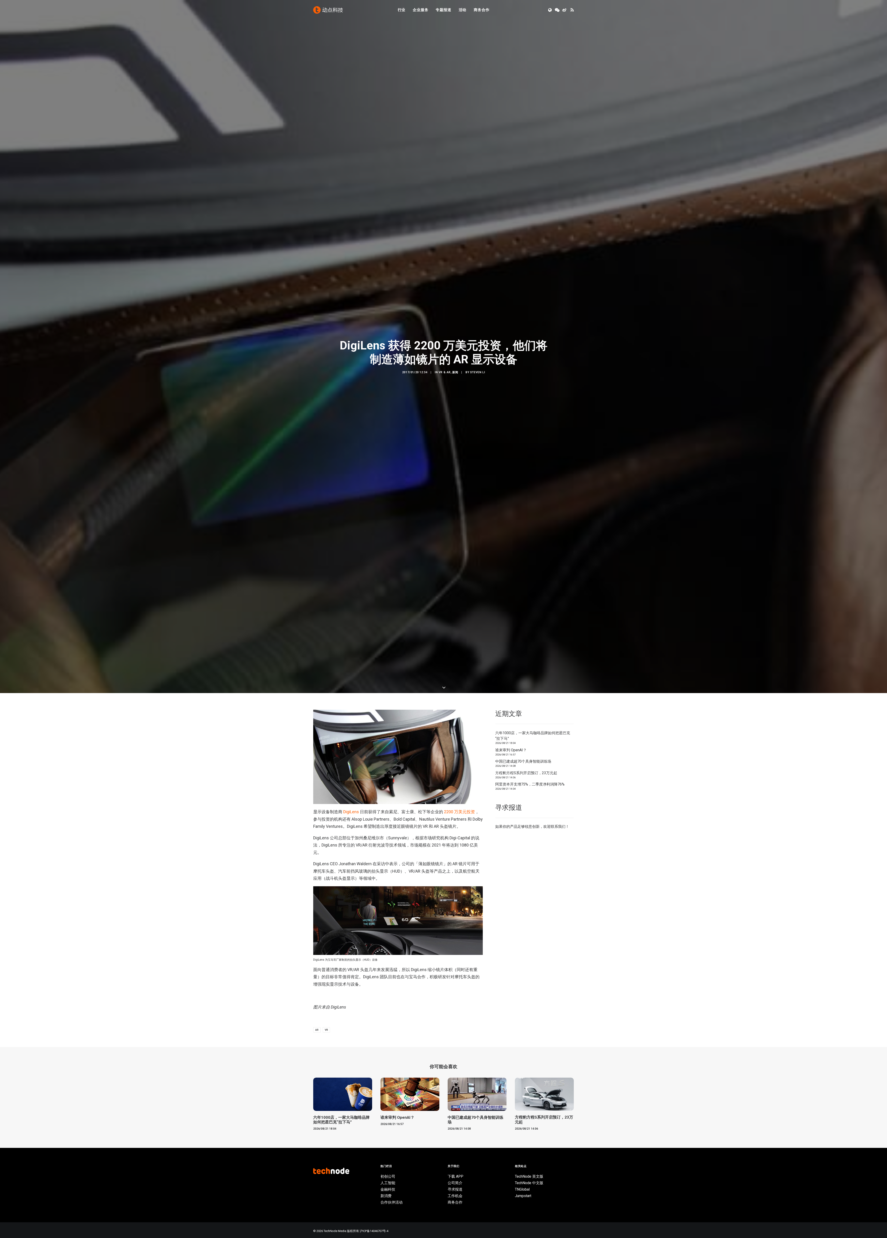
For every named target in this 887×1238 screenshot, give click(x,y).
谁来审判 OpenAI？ (511, 985)
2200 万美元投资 (459, 1047)
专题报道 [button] (443, 10)
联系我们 (558, 1062)
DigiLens (351, 1047)
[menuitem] (402, 10)
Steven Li (477, 490)
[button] (550, 10)
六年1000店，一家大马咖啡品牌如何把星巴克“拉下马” (532, 971)
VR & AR (445, 490)
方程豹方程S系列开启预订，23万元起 (526, 1008)
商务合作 (481, 10)
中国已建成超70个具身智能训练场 (523, 997)
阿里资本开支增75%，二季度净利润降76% (530, 1020)
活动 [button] (463, 10)
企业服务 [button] (420, 10)
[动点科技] (328, 10)
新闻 (455, 490)
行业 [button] (402, 10)
